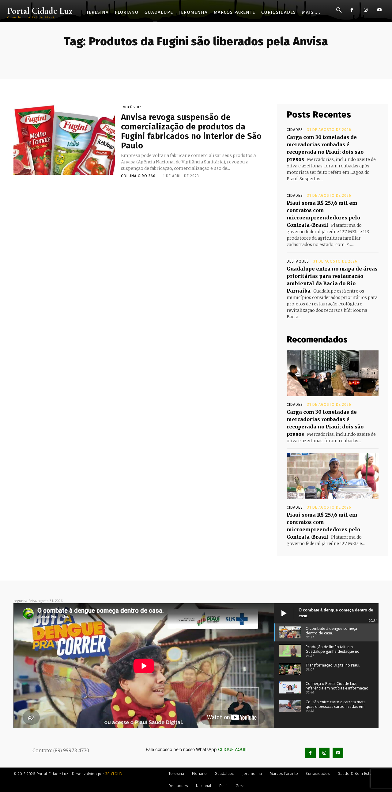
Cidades (295, 130)
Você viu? (132, 107)
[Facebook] (351, 10)
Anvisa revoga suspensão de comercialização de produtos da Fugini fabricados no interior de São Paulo (191, 131)
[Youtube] (379, 10)
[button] (339, 10)
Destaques (298, 261)
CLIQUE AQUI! (232, 749)
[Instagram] (365, 10)
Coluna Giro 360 (138, 176)
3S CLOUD (113, 773)
